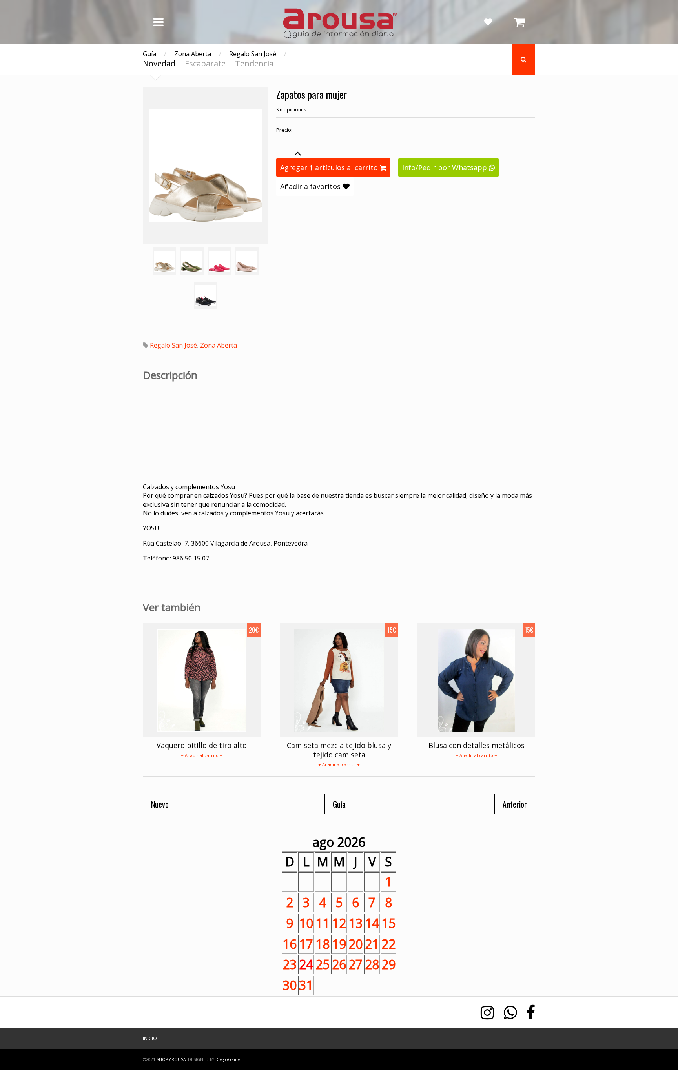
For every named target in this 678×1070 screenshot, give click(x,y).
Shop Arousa (171, 1059)
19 (339, 943)
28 (372, 964)
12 (339, 923)
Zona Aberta (192, 53)
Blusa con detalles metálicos (476, 745)
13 (355, 923)
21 (372, 943)
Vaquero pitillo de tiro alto (202, 745)
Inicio (150, 1038)
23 (289, 964)
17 (306, 943)
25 (322, 964)
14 (372, 923)
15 (388, 923)
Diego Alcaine (227, 1059)
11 (322, 923)
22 (388, 943)
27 (355, 964)
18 (322, 943)
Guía (149, 53)
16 (289, 943)
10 (306, 923)
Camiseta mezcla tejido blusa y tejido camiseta (339, 750)
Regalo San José (252, 53)
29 (388, 964)
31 (306, 985)
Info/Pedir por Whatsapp (445, 167)
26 (339, 964)
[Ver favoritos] (488, 22)
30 (289, 985)
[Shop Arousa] (339, 36)
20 (355, 943)
